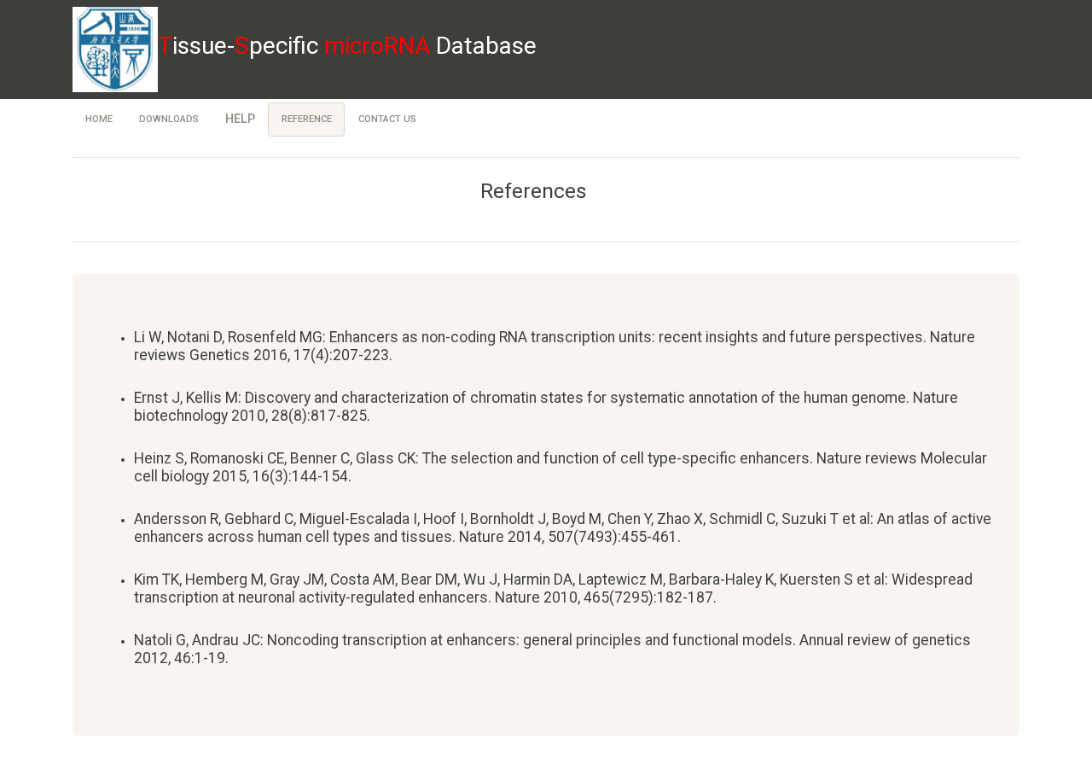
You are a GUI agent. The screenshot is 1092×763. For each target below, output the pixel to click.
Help (240, 119)
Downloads (169, 119)
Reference (307, 119)
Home (99, 119)
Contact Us (387, 119)
